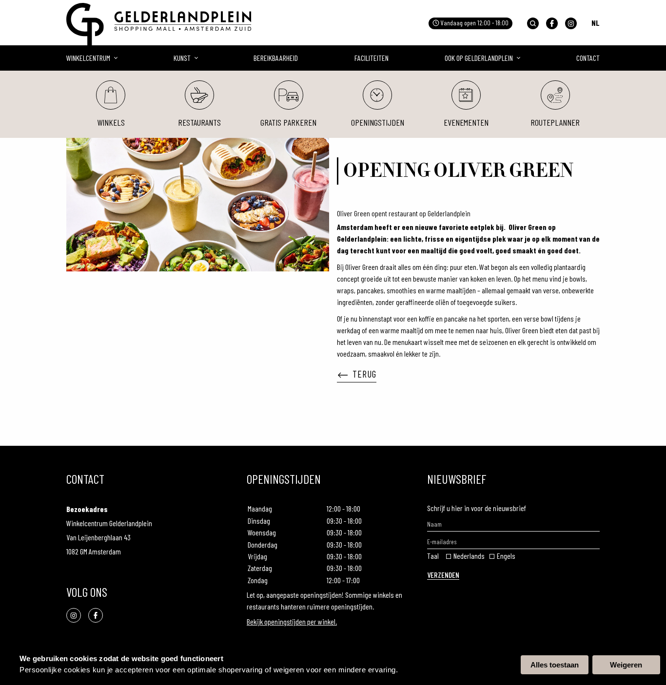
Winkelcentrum (88, 57)
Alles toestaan (554, 665)
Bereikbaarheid (276, 57)
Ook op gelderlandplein (479, 57)
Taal (433, 555)
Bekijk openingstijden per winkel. (292, 621)
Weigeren (626, 665)
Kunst (182, 57)
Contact (588, 57)
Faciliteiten (371, 57)
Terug (364, 374)
